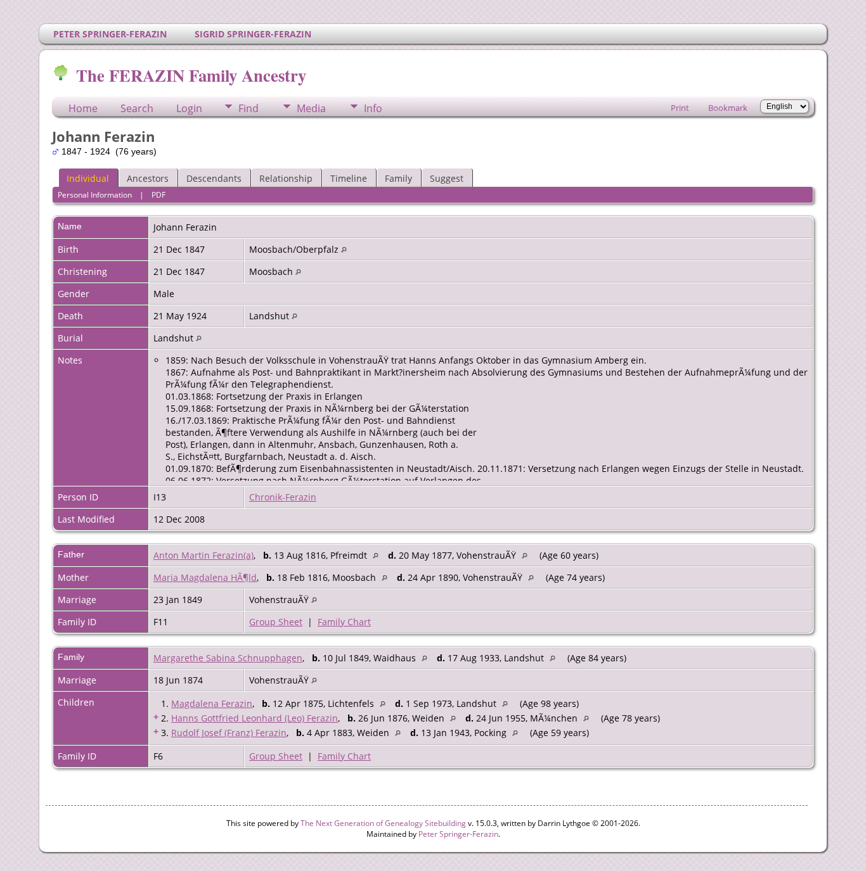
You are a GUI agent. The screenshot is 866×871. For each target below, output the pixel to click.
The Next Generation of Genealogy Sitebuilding (383, 823)
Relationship (286, 178)
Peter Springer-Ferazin (458, 834)
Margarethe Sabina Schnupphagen (227, 658)
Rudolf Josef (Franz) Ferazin (229, 733)
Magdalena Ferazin (211, 703)
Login (189, 108)
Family (398, 178)
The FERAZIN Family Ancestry (191, 75)
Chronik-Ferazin (282, 497)
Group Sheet (275, 622)
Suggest (446, 178)
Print (680, 107)
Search (136, 108)
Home (83, 108)
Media (311, 108)
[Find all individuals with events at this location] (344, 249)
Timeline (348, 178)
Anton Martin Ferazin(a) (203, 555)
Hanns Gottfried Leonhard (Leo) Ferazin (254, 718)
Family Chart (344, 622)
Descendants (214, 178)
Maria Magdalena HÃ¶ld (205, 577)
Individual (88, 178)
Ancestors (148, 178)
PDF (158, 194)
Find (248, 108)
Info (373, 108)
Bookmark (727, 107)
